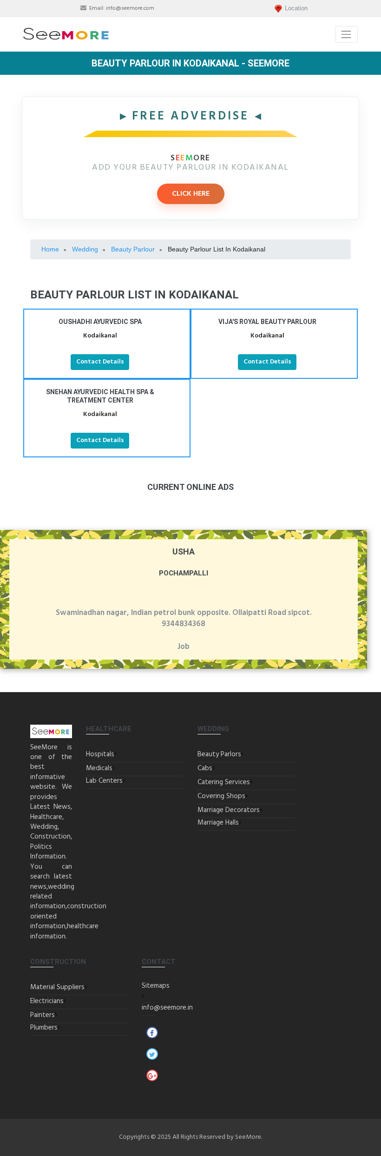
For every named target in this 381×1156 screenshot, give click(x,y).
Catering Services (223, 782)
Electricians (47, 1001)
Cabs (204, 768)
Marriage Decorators (228, 810)
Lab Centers (104, 781)
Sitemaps (156, 986)
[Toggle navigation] (346, 34)
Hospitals (100, 754)
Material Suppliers (57, 987)
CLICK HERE (191, 194)
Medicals (99, 768)
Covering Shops (221, 796)
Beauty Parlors (219, 754)
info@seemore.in (167, 1007)
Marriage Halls (218, 822)
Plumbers (44, 1027)
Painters (42, 1015)
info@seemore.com (130, 8)
